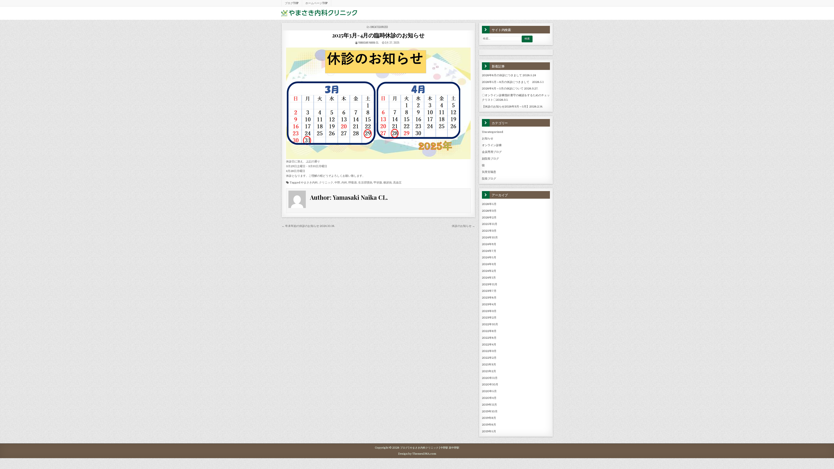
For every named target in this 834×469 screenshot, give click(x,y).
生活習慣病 (365, 182)
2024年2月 (489, 270)
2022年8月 (489, 331)
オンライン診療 (492, 145)
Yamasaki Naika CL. (368, 42)
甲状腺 (378, 182)
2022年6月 (489, 337)
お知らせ (487, 138)
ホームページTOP (316, 3)
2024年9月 (489, 244)
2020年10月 (490, 384)
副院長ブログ (490, 158)
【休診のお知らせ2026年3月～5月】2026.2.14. (512, 106)
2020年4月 (489, 398)
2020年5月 (489, 391)
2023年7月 (489, 290)
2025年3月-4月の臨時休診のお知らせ (378, 35)
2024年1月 (489, 277)
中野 (337, 182)
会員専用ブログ (492, 152)
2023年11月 (489, 284)
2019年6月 (489, 424)
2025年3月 (489, 230)
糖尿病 (387, 182)
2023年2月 (489, 317)
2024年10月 (490, 237)
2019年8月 (489, 417)
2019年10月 (490, 411)
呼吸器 (352, 182)
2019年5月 (489, 431)
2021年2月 (489, 371)
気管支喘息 (489, 171)
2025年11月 (489, 224)
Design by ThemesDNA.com (417, 453)
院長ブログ (489, 178)
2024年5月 (489, 257)
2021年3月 (489, 364)
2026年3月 (489, 210)
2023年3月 (489, 311)
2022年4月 (489, 344)
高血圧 (397, 182)
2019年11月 (489, 404)
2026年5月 (489, 204)
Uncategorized (379, 27)
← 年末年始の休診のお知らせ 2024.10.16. (308, 226)
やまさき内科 (309, 182)
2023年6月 (489, 297)
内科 (344, 182)
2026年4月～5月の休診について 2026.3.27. (510, 88)
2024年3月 (489, 264)
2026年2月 (489, 217)
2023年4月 (489, 304)
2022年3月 (489, 351)
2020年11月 (490, 378)
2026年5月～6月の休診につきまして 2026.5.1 (513, 82)
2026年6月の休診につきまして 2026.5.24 (509, 75)
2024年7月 (489, 251)
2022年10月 (490, 324)
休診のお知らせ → (463, 226)
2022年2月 (489, 357)
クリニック (326, 182)
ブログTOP (292, 3)
